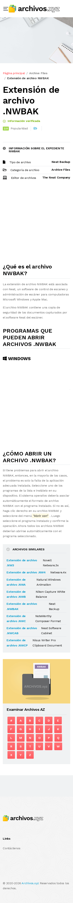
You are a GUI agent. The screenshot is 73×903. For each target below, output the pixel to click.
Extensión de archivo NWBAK (28, 78)
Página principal (14, 73)
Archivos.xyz (30, 883)
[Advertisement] (36, 223)
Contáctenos (11, 848)
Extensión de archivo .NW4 (26, 572)
